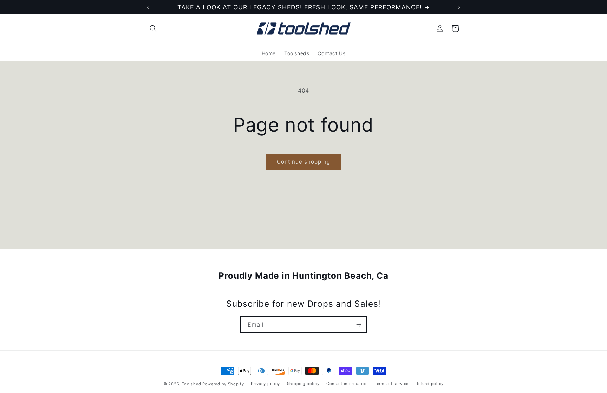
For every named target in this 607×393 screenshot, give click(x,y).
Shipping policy (303, 383)
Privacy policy (265, 383)
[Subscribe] (358, 324)
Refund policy (430, 383)
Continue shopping (303, 161)
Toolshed (191, 383)
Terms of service (391, 383)
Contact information (346, 383)
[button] (153, 28)
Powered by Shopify (223, 383)
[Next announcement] (459, 7)
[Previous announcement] (148, 7)
